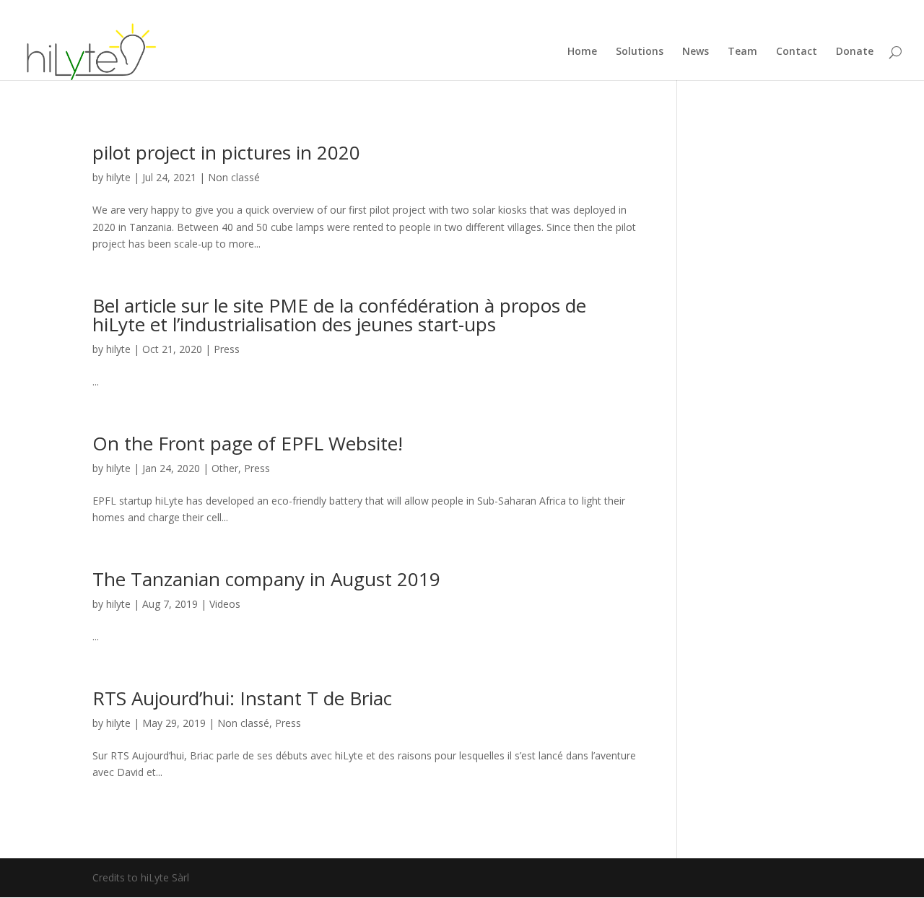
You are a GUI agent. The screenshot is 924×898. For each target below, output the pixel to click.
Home (582, 52)
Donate (854, 52)
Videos (224, 604)
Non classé (234, 177)
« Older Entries (126, 833)
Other (225, 468)
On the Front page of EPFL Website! (247, 443)
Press (227, 349)
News (695, 52)
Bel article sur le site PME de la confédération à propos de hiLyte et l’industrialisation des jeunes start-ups (339, 314)
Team (742, 52)
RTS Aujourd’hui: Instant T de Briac (242, 698)
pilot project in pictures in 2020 (226, 152)
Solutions (639, 52)
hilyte (118, 177)
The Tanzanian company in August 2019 (266, 579)
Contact (796, 52)
